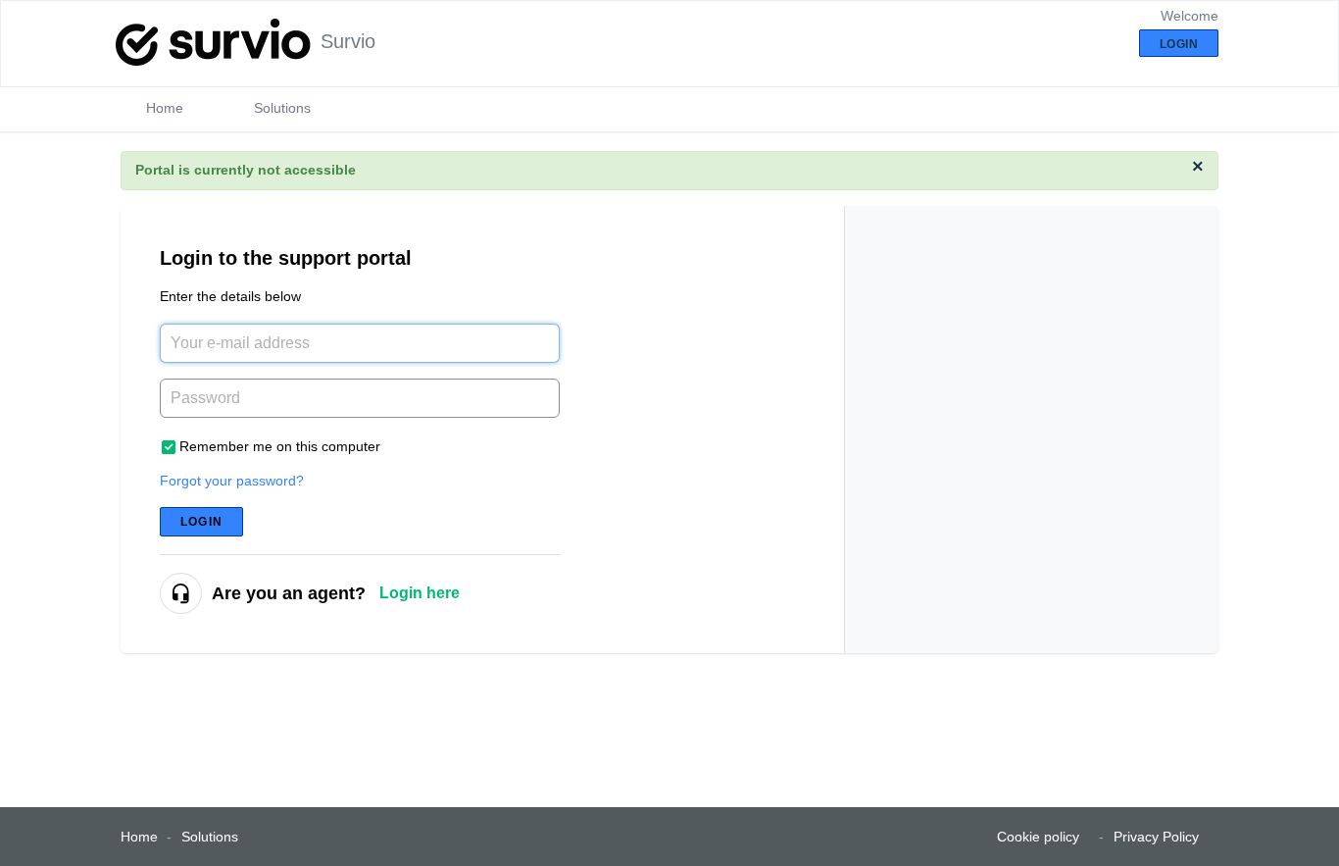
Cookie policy (1038, 836)
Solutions (282, 108)
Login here (419, 593)
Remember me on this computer (279, 446)
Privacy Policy (1156, 836)
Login (201, 522)
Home (164, 108)
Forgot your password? (232, 480)
